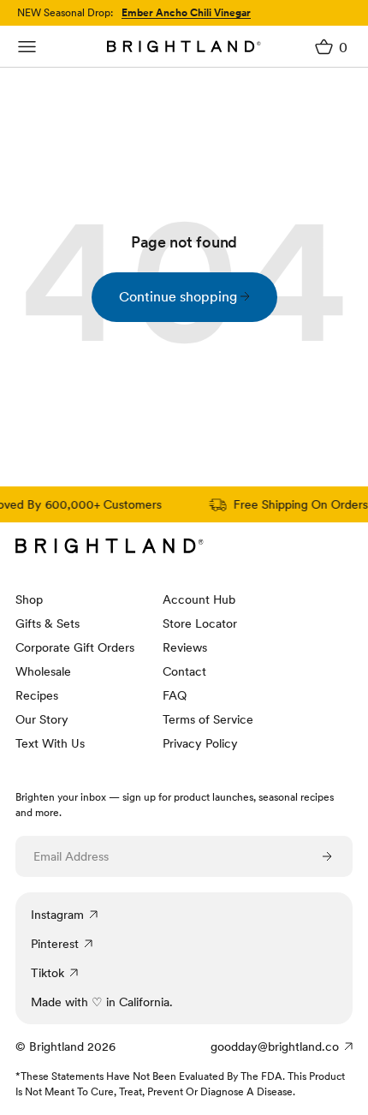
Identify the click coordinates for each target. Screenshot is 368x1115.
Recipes (36, 695)
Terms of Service (208, 719)
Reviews (185, 647)
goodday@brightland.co (275, 1046)
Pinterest (55, 944)
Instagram (57, 914)
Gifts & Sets (47, 623)
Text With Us (50, 743)
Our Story (41, 719)
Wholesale (43, 671)
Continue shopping (179, 297)
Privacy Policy (200, 743)
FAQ (175, 695)
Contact (184, 671)
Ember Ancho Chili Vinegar (186, 13)
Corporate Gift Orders (74, 647)
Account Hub (199, 599)
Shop (29, 599)
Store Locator (200, 623)
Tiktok (47, 973)
